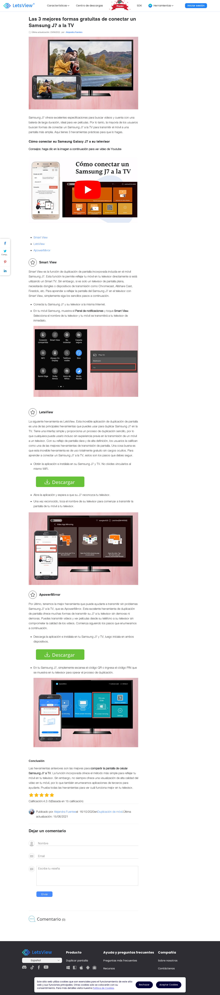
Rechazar (144, 984)
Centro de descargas (89, 5)
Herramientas (162, 5)
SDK (139, 5)
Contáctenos (166, 968)
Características (57, 5)
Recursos (109, 968)
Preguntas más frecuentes (120, 960)
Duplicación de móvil (110, 811)
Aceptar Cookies (168, 984)
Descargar (63, 482)
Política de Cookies (103, 988)
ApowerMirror (41, 250)
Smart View (40, 237)
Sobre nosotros (167, 960)
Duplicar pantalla (77, 960)
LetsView (23, 5)
